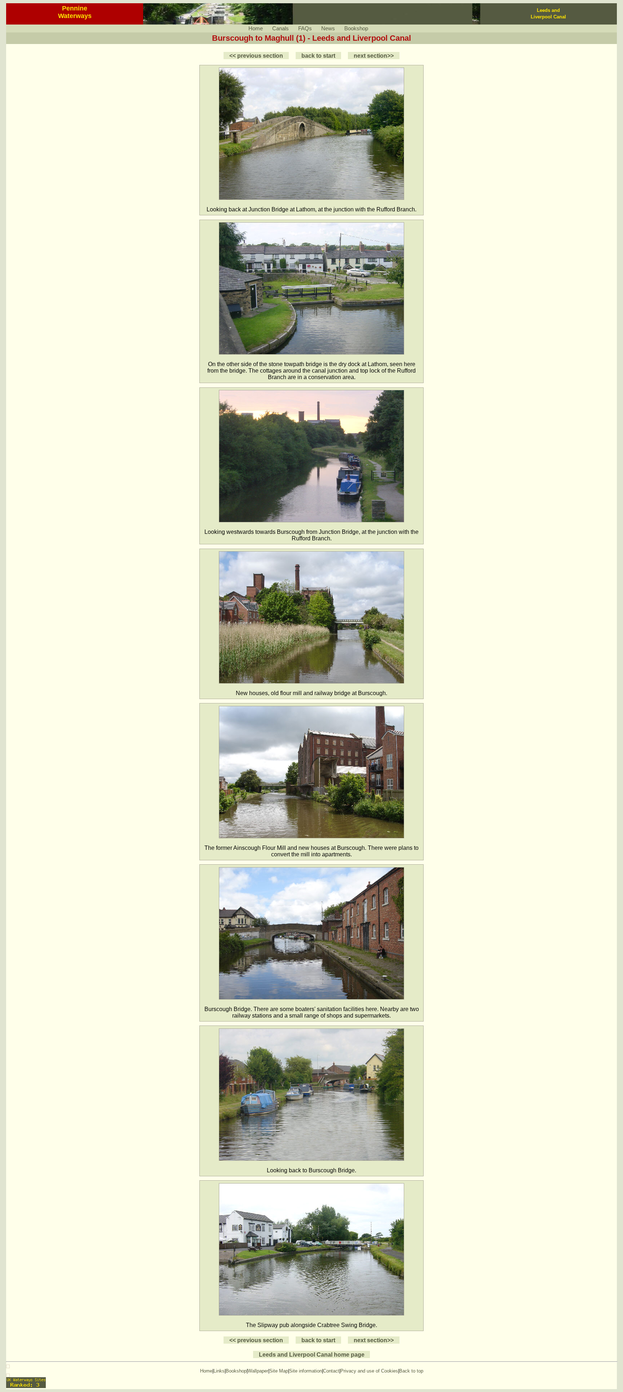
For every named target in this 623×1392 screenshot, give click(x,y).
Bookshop (356, 28)
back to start (318, 56)
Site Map (278, 1371)
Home (255, 28)
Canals (280, 28)
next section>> (374, 56)
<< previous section (256, 56)
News (328, 28)
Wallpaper (258, 1371)
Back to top (411, 1371)
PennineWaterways (75, 12)
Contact (331, 1371)
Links (219, 1371)
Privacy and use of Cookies (369, 1371)
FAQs (305, 28)
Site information (305, 1371)
